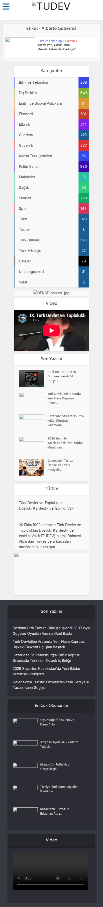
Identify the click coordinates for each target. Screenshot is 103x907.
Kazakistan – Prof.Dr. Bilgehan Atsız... (54, 811)
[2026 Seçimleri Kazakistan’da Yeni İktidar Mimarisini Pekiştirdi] (33, 445)
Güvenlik (71, 41)
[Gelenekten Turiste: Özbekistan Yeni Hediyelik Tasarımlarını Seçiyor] (33, 467)
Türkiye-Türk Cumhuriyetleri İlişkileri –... (59, 789)
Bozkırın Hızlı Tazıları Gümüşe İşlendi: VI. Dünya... (62, 377)
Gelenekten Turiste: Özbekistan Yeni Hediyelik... (61, 466)
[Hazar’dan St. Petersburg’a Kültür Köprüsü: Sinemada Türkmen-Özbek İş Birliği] (33, 423)
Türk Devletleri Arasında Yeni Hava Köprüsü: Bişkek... (64, 399)
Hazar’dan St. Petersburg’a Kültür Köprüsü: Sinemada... (66, 421)
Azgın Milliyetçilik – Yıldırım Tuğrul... (59, 744)
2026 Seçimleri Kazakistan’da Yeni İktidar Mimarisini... (65, 443)
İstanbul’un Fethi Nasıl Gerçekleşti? (55, 767)
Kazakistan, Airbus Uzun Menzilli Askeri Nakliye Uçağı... (58, 48)
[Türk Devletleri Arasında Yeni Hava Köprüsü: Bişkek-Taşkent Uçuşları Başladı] (33, 400)
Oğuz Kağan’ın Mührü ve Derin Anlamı (57, 722)
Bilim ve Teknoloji (50, 41)
